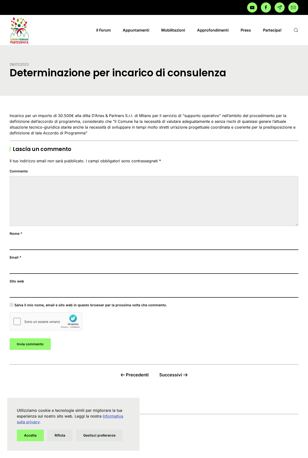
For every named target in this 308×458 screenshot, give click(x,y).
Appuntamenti (136, 30)
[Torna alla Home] (19, 30)
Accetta (30, 435)
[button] (296, 30)
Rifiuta (60, 435)
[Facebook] (252, 7)
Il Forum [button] (103, 30)
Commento (19, 171)
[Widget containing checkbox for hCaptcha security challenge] (46, 321)
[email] (293, 7)
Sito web (17, 281)
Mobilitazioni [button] (173, 30)
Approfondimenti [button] (213, 30)
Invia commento (30, 344)
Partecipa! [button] (272, 30)
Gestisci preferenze (99, 435)
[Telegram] (280, 7)
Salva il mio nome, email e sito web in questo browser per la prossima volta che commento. (90, 305)
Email (15, 257)
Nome (16, 233)
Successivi (170, 374)
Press (246, 30)
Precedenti (137, 374)
